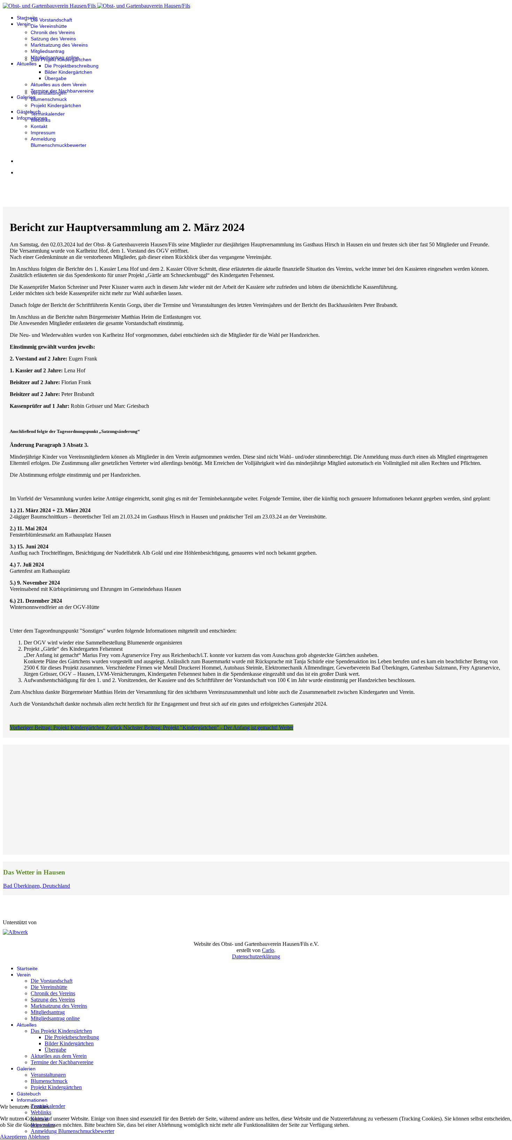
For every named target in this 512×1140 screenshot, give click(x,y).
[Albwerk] (15, 932)
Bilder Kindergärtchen (68, 72)
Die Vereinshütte (49, 26)
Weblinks (41, 120)
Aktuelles (27, 63)
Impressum (43, 132)
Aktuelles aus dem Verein (58, 84)
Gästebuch (29, 111)
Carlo (268, 950)
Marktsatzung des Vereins (59, 45)
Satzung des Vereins (53, 38)
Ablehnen (38, 1137)
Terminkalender (48, 114)
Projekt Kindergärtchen (56, 105)
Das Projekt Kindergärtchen (61, 59)
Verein (24, 24)
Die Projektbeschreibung (72, 66)
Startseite (27, 18)
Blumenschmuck (49, 99)
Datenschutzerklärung (256, 956)
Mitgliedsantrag (47, 51)
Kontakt (39, 126)
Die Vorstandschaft (51, 20)
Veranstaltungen (49, 93)
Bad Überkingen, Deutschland (36, 886)
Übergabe (56, 78)
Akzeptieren (13, 1137)
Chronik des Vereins (53, 32)
